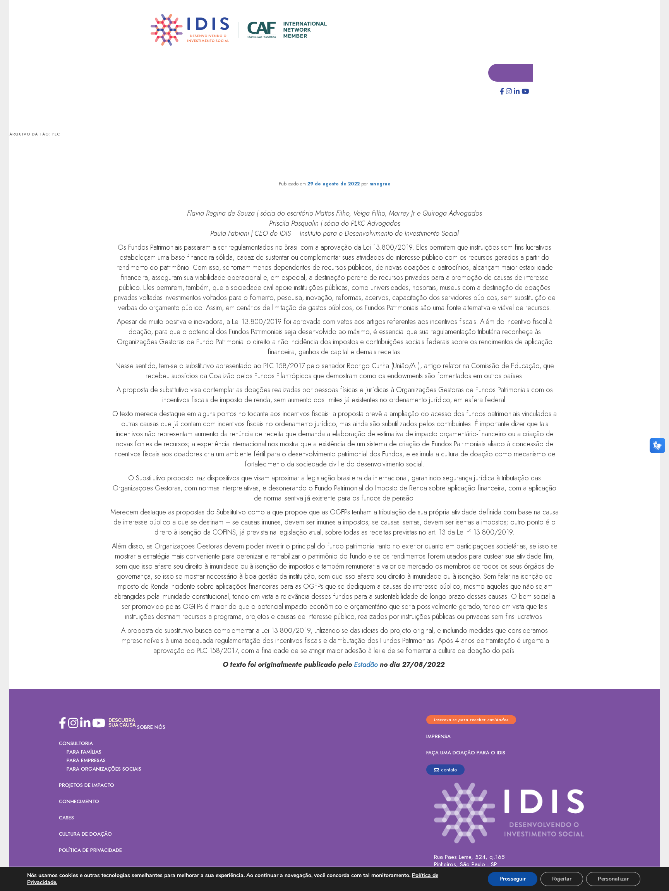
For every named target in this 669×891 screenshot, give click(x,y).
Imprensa (438, 736)
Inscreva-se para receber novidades (471, 720)
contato (449, 770)
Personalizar (613, 878)
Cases (66, 818)
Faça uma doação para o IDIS (465, 753)
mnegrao (380, 184)
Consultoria (76, 743)
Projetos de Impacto (86, 785)
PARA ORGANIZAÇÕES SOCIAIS (104, 769)
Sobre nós (151, 727)
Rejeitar (561, 878)
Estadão (366, 665)
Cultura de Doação (85, 834)
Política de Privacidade (90, 850)
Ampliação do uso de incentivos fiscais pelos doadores (335, 169)
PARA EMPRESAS (86, 760)
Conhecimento (79, 801)
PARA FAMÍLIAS (84, 752)
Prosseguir (512, 878)
